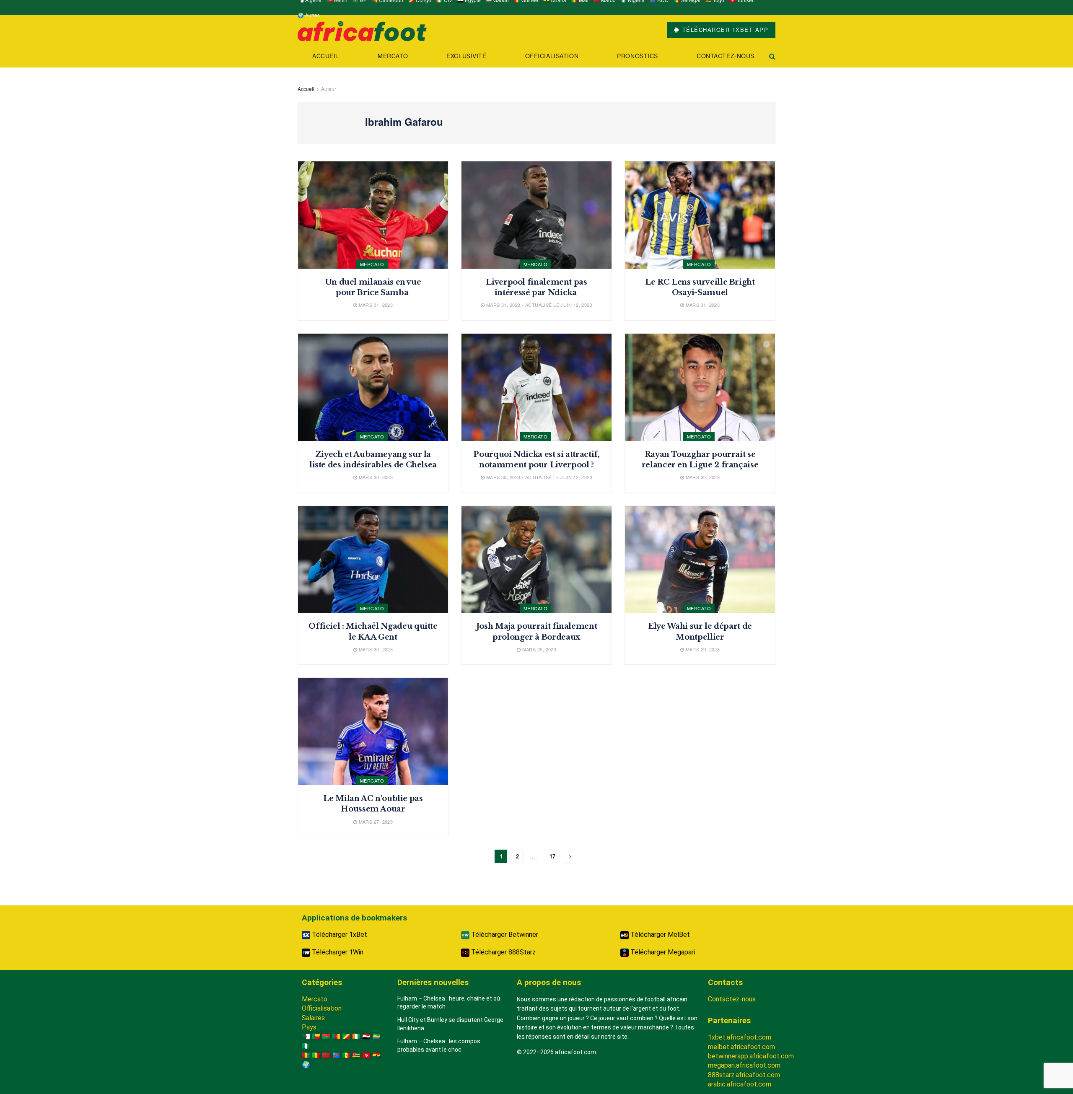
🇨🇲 (336, 1036)
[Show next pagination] (570, 856)
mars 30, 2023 (375, 477)
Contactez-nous (725, 56)
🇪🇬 (366, 1036)
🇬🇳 (306, 1055)
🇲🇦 (326, 1055)
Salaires (313, 1018)
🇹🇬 (356, 1055)
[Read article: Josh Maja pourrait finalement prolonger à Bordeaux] (536, 559)
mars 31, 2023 (375, 304)
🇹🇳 (366, 1055)
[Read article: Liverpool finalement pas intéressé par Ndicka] (536, 215)
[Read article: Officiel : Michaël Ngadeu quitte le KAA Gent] (373, 559)
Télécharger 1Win (336, 952)
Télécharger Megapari (662, 952)
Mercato (393, 56)
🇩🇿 (306, 1036)
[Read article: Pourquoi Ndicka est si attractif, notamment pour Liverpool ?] (536, 387)
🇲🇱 (316, 1055)
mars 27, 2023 (375, 821)
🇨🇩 (336, 1055)
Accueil (325, 56)
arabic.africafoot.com (739, 1084)
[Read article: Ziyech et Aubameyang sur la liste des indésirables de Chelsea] (373, 387)
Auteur (328, 88)
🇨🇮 (356, 1036)
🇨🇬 (346, 1036)
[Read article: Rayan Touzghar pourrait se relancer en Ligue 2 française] (700, 387)
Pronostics (637, 56)
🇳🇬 (306, 1046)
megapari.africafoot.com (744, 1065)
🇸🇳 (346, 1055)
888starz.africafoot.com (744, 1075)
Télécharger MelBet (659, 934)
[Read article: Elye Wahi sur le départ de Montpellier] (700, 559)
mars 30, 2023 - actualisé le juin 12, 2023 (538, 477)
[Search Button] (772, 55)
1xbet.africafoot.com (739, 1037)
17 (552, 856)
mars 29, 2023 (538, 649)
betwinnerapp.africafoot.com (751, 1056)
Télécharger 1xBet (338, 934)
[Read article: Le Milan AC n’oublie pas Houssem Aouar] (373, 731)
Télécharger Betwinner (503, 934)
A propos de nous (549, 982)
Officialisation (551, 56)
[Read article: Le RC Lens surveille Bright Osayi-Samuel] (700, 215)
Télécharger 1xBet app (724, 30)
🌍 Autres (309, 14)
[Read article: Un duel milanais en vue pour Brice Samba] (373, 215)
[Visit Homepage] (362, 30)
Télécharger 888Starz (502, 952)
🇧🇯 (316, 1036)
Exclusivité (466, 56)
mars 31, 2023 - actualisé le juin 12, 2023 (538, 304)
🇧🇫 (326, 1036)
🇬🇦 (376, 1036)
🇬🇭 (376, 1055)
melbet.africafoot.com (741, 1047)
